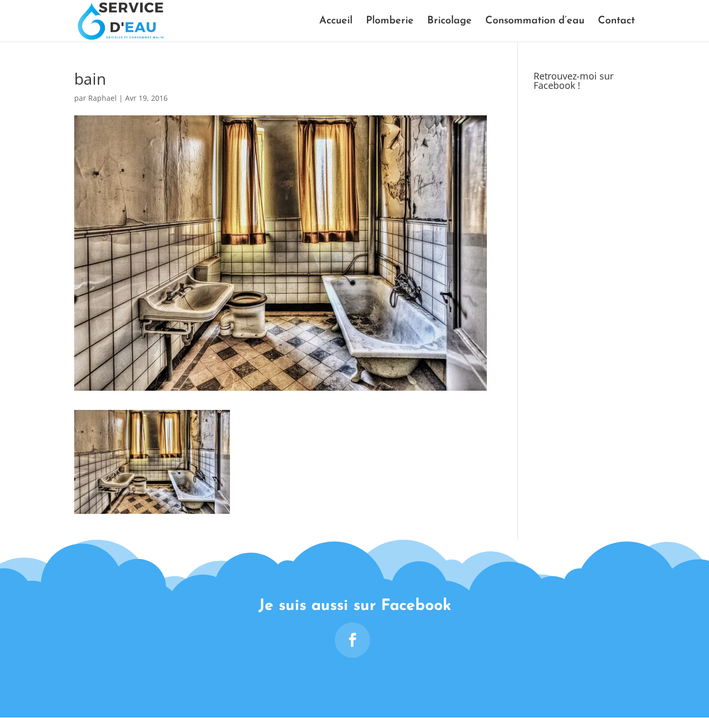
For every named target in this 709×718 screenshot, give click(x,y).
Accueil (335, 21)
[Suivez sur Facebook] (352, 640)
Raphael (102, 98)
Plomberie (390, 21)
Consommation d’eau (534, 21)
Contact (616, 21)
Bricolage (449, 21)
